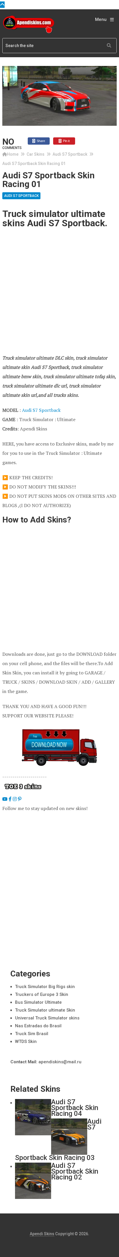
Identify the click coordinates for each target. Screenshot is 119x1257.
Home (12, 154)
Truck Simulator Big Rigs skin (45, 986)
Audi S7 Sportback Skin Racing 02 (74, 1171)
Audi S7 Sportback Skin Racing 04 (74, 1108)
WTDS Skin (26, 1041)
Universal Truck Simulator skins (47, 1018)
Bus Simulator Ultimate (38, 1002)
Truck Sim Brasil (31, 1033)
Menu (101, 19)
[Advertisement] (59, 291)
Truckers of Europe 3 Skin (41, 994)
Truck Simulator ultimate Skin (45, 1010)
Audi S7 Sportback (70, 154)
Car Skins (35, 154)
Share (40, 141)
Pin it (66, 141)
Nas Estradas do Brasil (38, 1025)
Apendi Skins (42, 1233)
